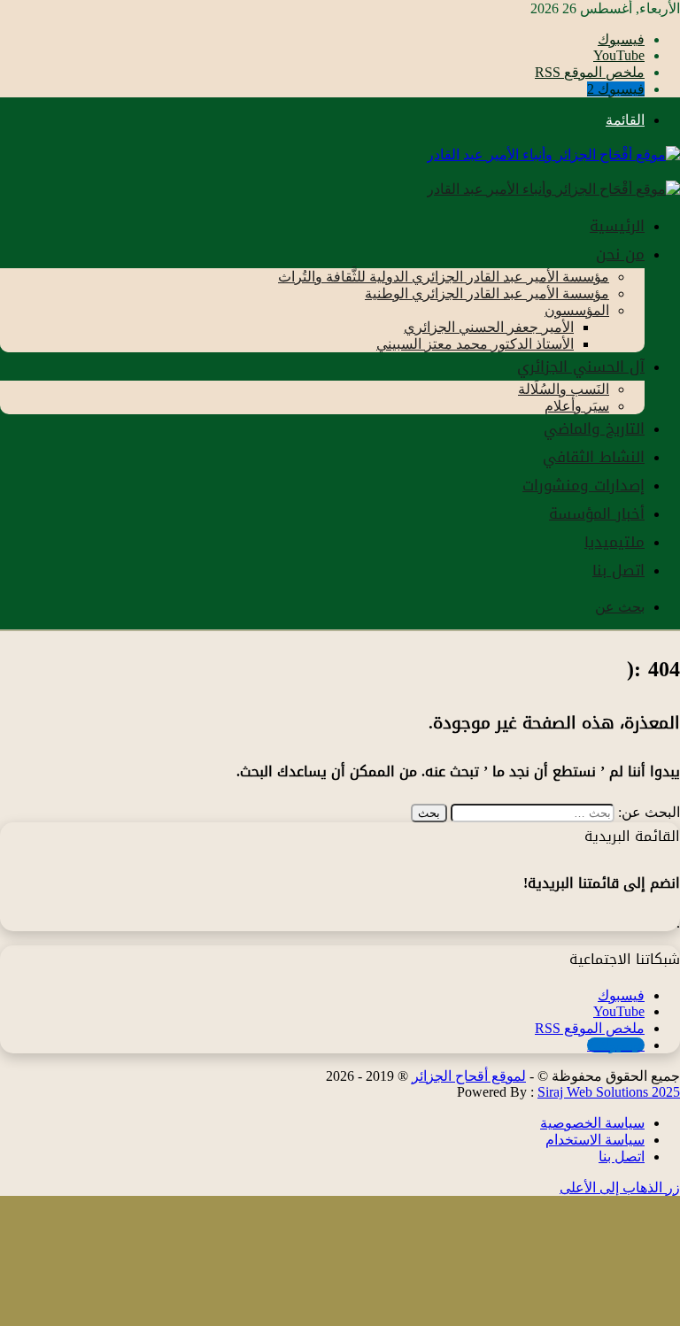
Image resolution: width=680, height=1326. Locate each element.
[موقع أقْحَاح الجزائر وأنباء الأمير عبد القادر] (553, 154)
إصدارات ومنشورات (583, 485)
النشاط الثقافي (594, 457)
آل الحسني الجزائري (581, 366)
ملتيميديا (614, 542)
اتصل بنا (618, 570)
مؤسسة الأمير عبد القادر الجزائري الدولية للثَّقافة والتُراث (443, 276)
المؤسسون (577, 310)
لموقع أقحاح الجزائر (469, 1075)
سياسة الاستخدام (595, 1139)
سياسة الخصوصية (592, 1122)
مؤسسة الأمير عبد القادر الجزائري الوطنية (487, 293)
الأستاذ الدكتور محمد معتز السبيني (475, 343)
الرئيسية (617, 226)
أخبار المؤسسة (597, 513)
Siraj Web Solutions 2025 (608, 1091)
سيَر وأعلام (577, 405)
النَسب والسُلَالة (563, 389)
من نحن (620, 254)
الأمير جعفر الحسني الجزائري (489, 327)
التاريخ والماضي (594, 428)
